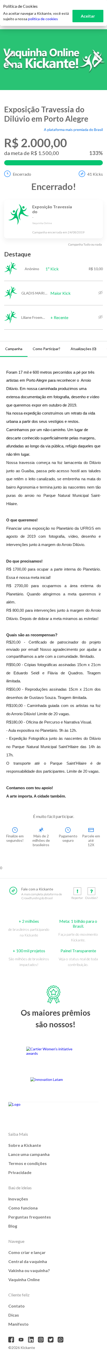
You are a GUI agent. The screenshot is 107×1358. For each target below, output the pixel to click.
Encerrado (22, 174)
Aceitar (88, 15)
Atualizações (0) (83, 348)
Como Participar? (46, 348)
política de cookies (43, 19)
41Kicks (95, 174)
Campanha (13, 348)
